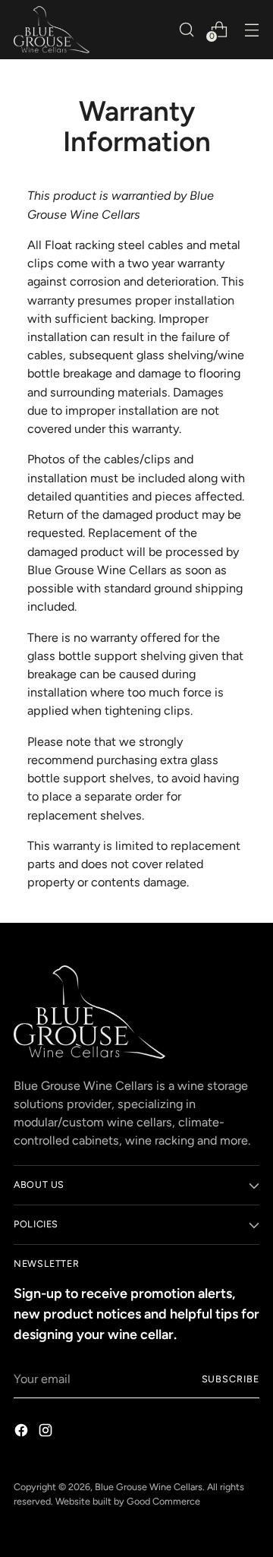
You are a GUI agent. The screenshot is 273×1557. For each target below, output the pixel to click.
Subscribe (230, 1379)
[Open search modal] (186, 29)
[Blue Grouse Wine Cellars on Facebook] (23, 1433)
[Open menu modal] (251, 29)
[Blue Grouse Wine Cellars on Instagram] (47, 1433)
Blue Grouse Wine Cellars (148, 1486)
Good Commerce (163, 1501)
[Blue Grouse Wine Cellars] (51, 29)
